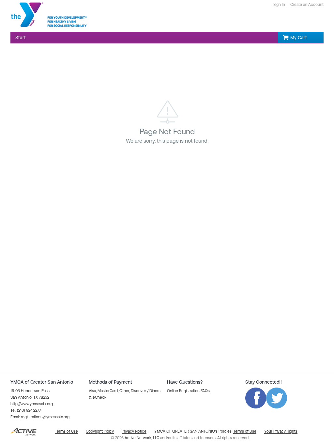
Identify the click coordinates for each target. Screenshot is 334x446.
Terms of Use (244, 431)
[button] (39, 417)
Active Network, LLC (142, 438)
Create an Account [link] (307, 4)
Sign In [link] (279, 4)
